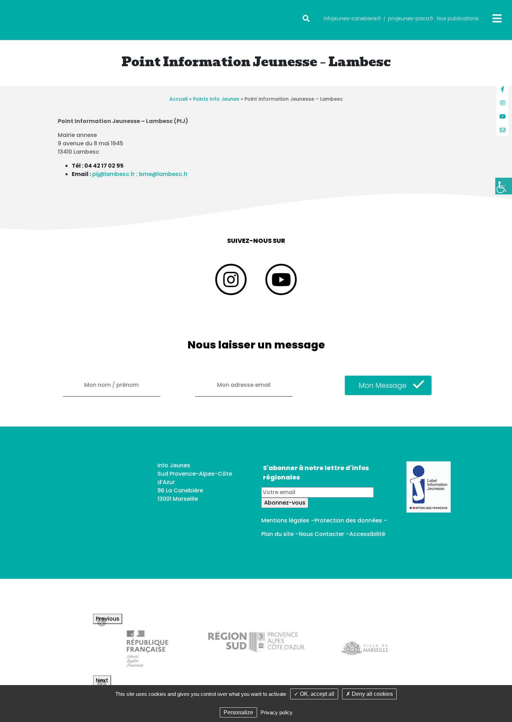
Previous (107, 619)
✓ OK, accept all (314, 694)
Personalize (238, 712)
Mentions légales (285, 520)
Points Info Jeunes (216, 98)
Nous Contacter (321, 534)
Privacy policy (277, 712)
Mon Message (382, 385)
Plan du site (277, 534)
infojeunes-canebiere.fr (352, 18)
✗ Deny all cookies (369, 694)
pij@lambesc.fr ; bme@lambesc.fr (140, 174)
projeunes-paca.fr (410, 18)
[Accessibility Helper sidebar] (503, 186)
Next (102, 680)
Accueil (178, 98)
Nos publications (458, 18)
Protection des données (348, 520)
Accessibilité (367, 534)
